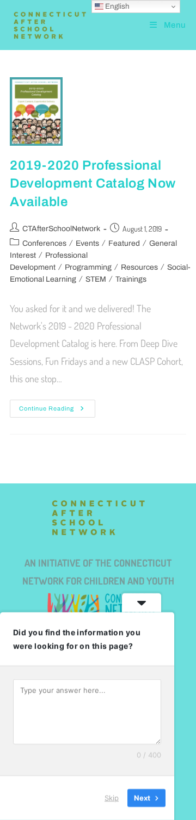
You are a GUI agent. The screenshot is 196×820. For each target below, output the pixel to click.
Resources (139, 267)
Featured (124, 243)
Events (87, 243)
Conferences (44, 243)
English (116, 6)
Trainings (130, 279)
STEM (95, 279)
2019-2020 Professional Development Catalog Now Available (93, 183)
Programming (88, 267)
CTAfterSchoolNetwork (61, 229)
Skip (112, 797)
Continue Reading (57, 406)
